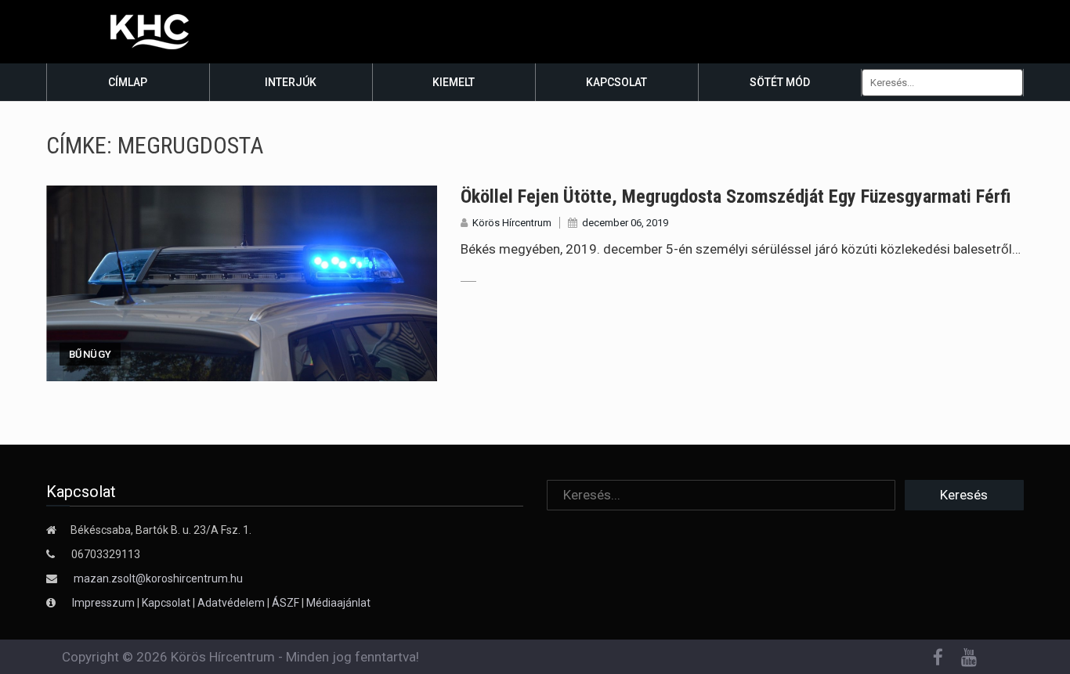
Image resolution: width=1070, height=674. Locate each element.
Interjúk (290, 82)
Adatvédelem (231, 603)
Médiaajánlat (338, 603)
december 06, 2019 (625, 223)
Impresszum (104, 603)
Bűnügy (90, 354)
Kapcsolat (616, 82)
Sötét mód (780, 82)
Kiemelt (453, 82)
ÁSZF (285, 603)
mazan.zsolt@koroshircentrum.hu (158, 578)
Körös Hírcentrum (511, 223)
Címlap (127, 82)
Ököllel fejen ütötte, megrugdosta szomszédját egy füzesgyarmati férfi (735, 196)
